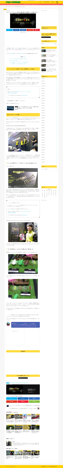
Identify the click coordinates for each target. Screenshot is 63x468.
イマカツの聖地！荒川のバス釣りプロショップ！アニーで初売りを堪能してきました (49, 71)
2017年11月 (43, 142)
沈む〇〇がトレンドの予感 (13, 60)
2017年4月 (43, 159)
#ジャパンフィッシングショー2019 (24, 91)
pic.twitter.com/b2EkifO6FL (12, 212)
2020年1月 (43, 81)
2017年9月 (43, 147)
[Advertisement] (23, 39)
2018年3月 (43, 132)
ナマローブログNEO (48, 466)
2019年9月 (43, 88)
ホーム (7, 466)
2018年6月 (43, 125)
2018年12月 (43, 110)
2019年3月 (43, 103)
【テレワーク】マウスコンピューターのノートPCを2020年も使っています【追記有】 (49, 56)
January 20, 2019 (24, 95)
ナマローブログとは (12, 466)
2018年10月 (43, 115)
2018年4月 (43, 130)
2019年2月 (43, 105)
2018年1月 (43, 137)
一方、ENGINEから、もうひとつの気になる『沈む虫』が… (18, 63)
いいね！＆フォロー (20, 323)
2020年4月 (43, 78)
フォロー (20, 53)
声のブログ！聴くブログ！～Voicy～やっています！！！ (31, 4)
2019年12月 (43, 83)
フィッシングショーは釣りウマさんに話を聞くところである (18, 58)
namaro (13, 441)
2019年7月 (43, 93)
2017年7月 (43, 152)
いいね (12, 53)
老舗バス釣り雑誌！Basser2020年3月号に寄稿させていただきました (51, 61)
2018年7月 (43, 122)
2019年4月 (43, 100)
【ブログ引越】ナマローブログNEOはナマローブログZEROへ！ (51, 51)
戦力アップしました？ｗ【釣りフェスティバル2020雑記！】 (51, 65)
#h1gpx (17, 91)
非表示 (24, 56)
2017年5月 (43, 157)
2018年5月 (43, 127)
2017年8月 (43, 149)
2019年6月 (43, 95)
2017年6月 (43, 154)
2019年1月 (43, 108)
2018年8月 (43, 120)
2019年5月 (43, 98)
